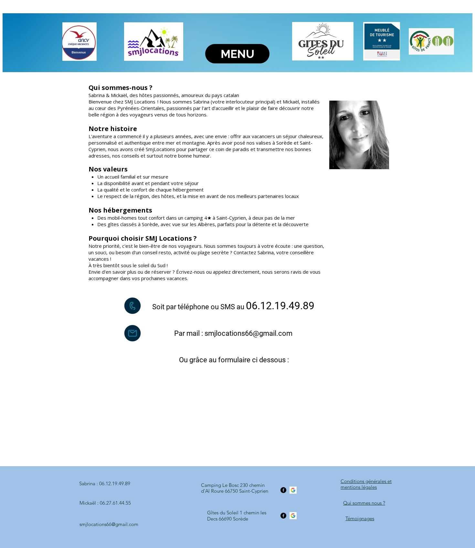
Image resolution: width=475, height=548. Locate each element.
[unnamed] (293, 490)
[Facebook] (283, 490)
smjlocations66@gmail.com (248, 333)
